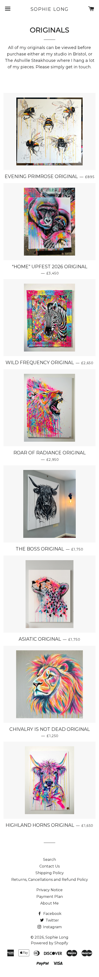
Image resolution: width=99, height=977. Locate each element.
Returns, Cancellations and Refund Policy (49, 879)
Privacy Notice (49, 890)
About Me (49, 903)
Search (49, 859)
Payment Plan (49, 896)
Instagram (52, 927)
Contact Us (49, 866)
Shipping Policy (49, 873)
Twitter (52, 920)
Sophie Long (49, 9)
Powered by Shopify (49, 943)
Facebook (51, 913)
